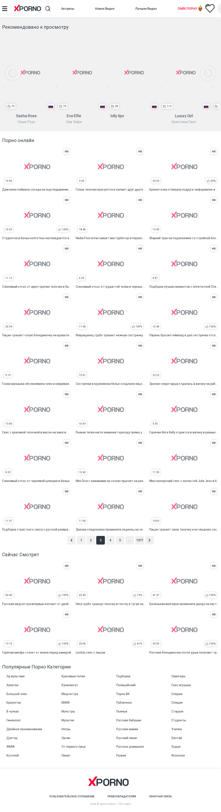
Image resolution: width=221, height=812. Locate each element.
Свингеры (178, 676)
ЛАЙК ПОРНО (187, 8)
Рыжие (121, 755)
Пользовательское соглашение (72, 796)
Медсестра (70, 694)
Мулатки (68, 720)
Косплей (12, 755)
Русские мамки (127, 729)
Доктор (11, 738)
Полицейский (126, 685)
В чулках (12, 711)
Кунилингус (70, 685)
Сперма (176, 694)
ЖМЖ (10, 746)
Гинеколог (13, 720)
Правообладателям (121, 796)
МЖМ (65, 702)
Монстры (68, 711)
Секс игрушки (181, 685)
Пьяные (121, 711)
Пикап (66, 755)
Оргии (66, 738)
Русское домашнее (130, 746)
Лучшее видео (146, 8)
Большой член (16, 694)
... (129, 540)
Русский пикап (126, 738)
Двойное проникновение (24, 729)
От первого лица (73, 746)
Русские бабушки (128, 720)
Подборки (123, 676)
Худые (176, 746)
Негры (66, 729)
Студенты (178, 720)
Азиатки (12, 685)
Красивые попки (73, 676)
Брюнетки (13, 702)
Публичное (124, 702)
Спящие (177, 702)
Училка (176, 729)
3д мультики (15, 676)
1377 (139, 540)
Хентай (176, 738)
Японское (178, 755)
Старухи (177, 711)
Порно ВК (123, 694)
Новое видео (105, 8)
